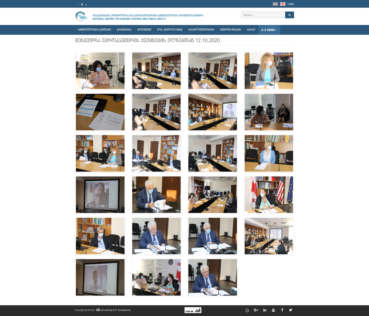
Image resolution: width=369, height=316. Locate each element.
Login (291, 3)
